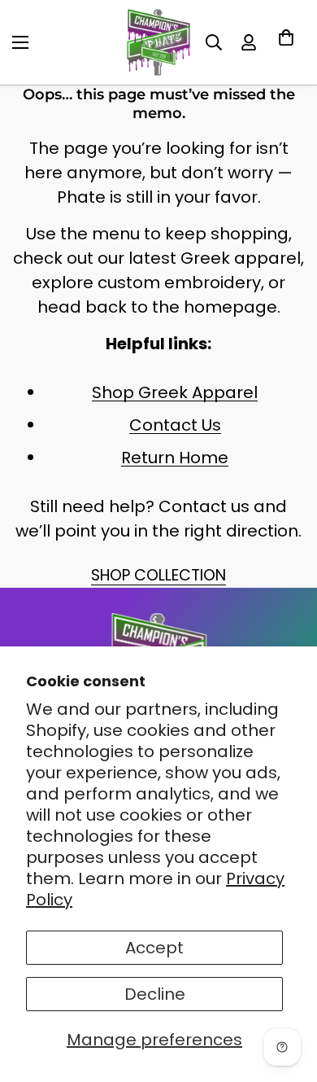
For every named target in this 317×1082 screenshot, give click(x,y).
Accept (154, 947)
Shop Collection (158, 575)
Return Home (174, 457)
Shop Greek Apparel (175, 392)
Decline (154, 994)
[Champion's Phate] (158, 42)
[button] (286, 42)
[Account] (248, 42)
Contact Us (175, 425)
